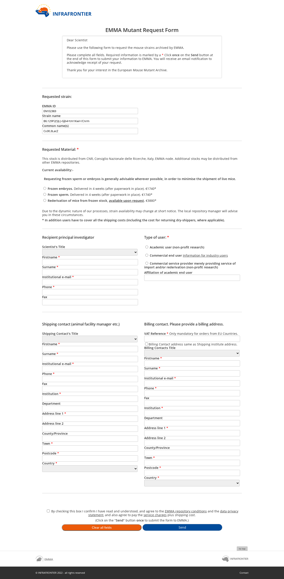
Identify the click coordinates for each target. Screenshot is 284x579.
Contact (244, 572)
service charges (155, 515)
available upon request (126, 200)
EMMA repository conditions (186, 511)
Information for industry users (205, 255)
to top (242, 548)
